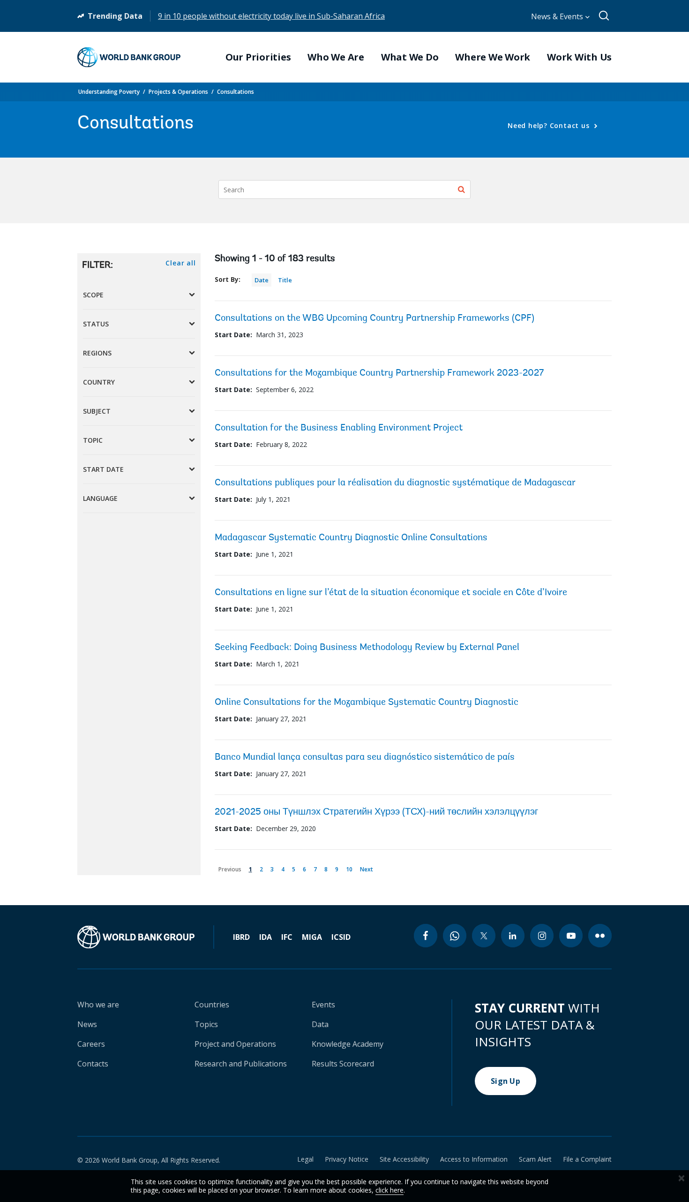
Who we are (98, 1004)
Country (99, 382)
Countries (212, 1004)
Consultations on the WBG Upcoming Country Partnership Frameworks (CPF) (374, 318)
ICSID (341, 937)
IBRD (241, 937)
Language (100, 498)
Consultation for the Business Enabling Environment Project (339, 428)
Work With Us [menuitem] (579, 57)
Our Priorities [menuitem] (258, 57)
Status (96, 323)
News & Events (558, 16)
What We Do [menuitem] (410, 57)
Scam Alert (535, 1159)
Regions (97, 352)
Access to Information (474, 1159)
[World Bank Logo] (128, 57)
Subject (97, 411)
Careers (91, 1044)
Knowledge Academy (347, 1044)
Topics (206, 1024)
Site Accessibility (404, 1159)
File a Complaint (587, 1159)
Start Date (103, 469)
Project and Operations (235, 1044)
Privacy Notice (346, 1159)
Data (320, 1024)
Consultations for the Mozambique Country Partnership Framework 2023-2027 (379, 373)
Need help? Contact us (550, 125)
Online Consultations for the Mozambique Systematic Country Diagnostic (366, 702)
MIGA (312, 937)
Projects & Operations (178, 92)
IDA (265, 937)
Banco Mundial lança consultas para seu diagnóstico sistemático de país (365, 757)
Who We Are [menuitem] (335, 57)
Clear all (180, 262)
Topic (93, 440)
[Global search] (604, 16)
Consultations (235, 92)
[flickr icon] (600, 935)
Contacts (92, 1063)
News (87, 1024)
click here (389, 1190)
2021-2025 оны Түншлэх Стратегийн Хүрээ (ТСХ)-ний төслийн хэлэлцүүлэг (376, 812)
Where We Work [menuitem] (492, 57)
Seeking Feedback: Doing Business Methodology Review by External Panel (367, 647)
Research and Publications (241, 1063)
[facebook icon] (425, 935)
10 (350, 867)
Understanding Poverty (109, 92)
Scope (93, 294)
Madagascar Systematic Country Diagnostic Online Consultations (351, 538)
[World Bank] (145, 937)
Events (323, 1004)
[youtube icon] (571, 935)
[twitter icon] (483, 935)
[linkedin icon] (512, 935)
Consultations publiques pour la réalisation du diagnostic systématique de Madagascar (395, 483)
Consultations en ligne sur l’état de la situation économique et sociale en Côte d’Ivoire (391, 592)
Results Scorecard (343, 1063)
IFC (286, 937)
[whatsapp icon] (454, 935)
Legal (305, 1159)
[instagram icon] (542, 935)
